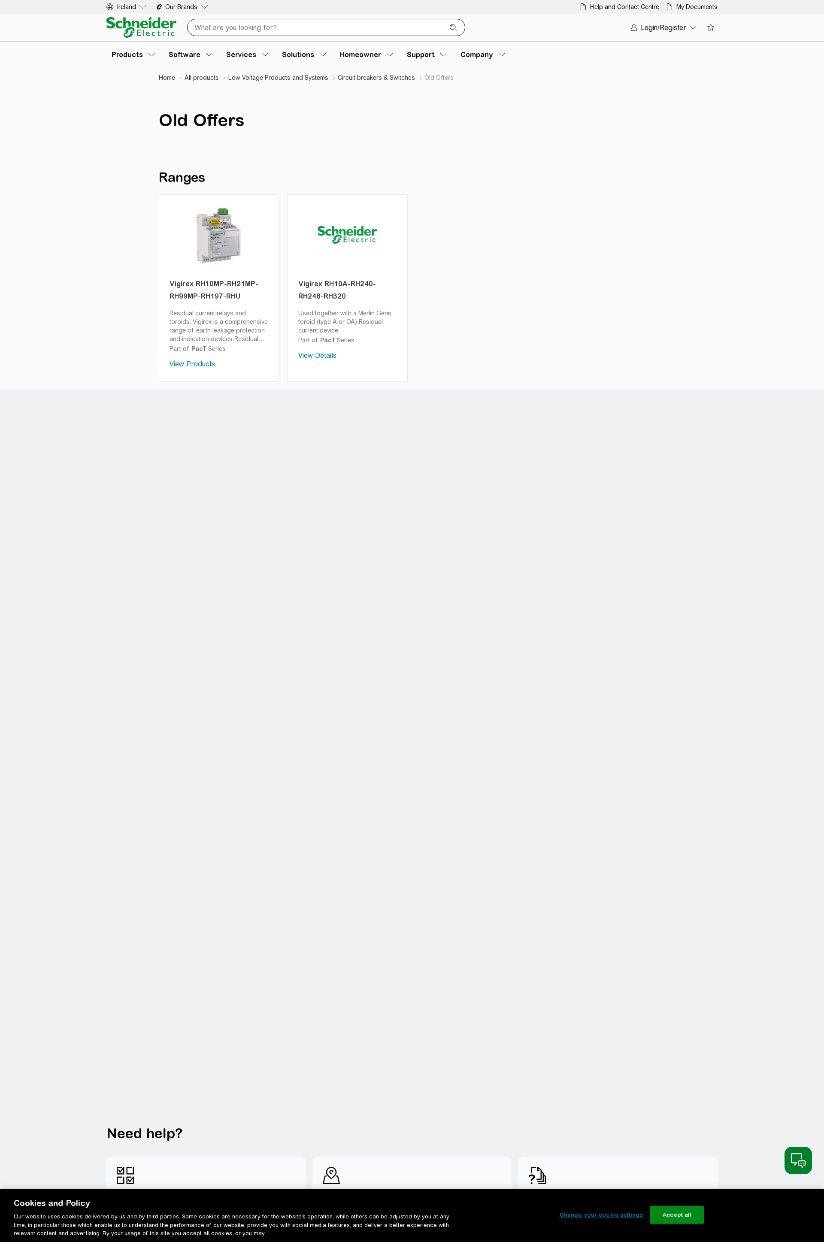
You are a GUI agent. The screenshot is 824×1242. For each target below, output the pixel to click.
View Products (192, 364)
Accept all (677, 1215)
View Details (317, 355)
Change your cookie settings (601, 1215)
